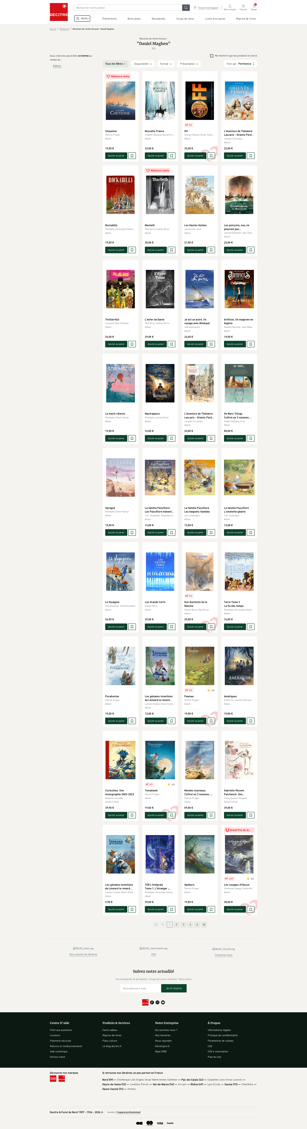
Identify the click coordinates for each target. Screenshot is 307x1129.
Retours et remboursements (66, 1046)
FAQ (153, 954)
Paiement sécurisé (60, 1040)
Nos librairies (162, 1035)
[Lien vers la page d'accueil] (59, 12)
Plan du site (214, 1056)
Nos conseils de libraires (83, 954)
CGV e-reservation (218, 1051)
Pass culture (109, 1040)
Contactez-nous (223, 954)
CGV (210, 1046)
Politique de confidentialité (223, 1035)
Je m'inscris (174, 988)
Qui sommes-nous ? (166, 1030)
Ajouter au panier (116, 155)
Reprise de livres (111, 1035)
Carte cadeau (109, 1030)
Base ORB (160, 1051)
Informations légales (219, 1030)
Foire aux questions (61, 1030)
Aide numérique (58, 1051)
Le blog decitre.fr (112, 1046)
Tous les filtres (114, 63)
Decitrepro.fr (162, 1046)
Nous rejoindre (163, 1040)
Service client (57, 1056)
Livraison (55, 1035)
